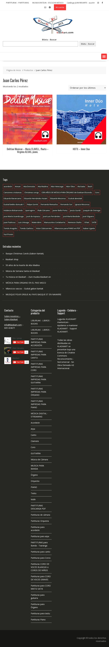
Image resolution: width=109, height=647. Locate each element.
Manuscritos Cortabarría (54, 222)
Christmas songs (31, 192)
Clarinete (35, 441)
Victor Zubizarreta (44, 228)
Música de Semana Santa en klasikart (23, 271)
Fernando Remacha (49, 204)
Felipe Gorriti (32, 204)
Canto (33, 435)
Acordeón (35, 422)
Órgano (34, 475)
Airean (18, 186)
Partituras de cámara (40, 514)
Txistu (33, 493)
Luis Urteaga (23, 222)
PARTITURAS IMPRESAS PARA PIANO (38, 404)
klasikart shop (12, 259)
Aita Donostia (29, 186)
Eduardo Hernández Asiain (35, 198)
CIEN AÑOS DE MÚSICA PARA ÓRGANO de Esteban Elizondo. (67, 192)
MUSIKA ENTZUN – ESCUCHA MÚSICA (47, 2)
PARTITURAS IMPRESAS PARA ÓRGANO (38, 391)
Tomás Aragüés (10, 228)
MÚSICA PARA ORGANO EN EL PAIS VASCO (26, 282)
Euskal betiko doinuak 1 (14, 204)
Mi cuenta (60, 7)
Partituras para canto (40, 551)
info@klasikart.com (13, 324)
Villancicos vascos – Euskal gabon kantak (24, 288)
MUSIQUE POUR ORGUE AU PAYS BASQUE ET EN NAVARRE (33, 294)
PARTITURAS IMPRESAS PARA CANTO (38, 354)
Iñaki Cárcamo (44, 210)
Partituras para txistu (40, 613)
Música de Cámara (39, 459)
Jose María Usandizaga (14, 216)
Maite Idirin (36, 222)
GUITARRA (36, 453)
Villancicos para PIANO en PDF (67, 228)
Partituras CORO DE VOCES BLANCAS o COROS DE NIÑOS (40, 567)
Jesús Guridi (75, 210)
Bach (90, 186)
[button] (104, 56)
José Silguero (88, 216)
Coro (97, 192)
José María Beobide (71, 216)
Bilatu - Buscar (49, 39)
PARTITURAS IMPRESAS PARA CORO (38, 366)
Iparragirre (30, 210)
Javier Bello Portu (60, 210)
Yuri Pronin (8, 234)
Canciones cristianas (13, 192)
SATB (94, 222)
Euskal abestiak (75, 198)
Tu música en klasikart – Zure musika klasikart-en (28, 277)
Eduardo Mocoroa (58, 198)
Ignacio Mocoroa (82, 204)
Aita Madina (43, 186)
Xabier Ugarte (89, 228)
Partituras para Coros (41, 557)
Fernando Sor (66, 204)
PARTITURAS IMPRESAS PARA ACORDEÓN (38, 342)
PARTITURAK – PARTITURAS (17, 2)
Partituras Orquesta (40, 521)
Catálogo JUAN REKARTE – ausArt (81, 2)
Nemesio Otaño (74, 222)
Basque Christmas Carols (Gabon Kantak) (25, 253)
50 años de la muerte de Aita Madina (23, 265)
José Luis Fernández (51, 216)
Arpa (33, 428)
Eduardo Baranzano (12, 198)
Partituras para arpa (40, 536)
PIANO (34, 487)
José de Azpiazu (33, 216)
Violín (33, 499)
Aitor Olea (70, 186)
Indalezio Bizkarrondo (13, 210)
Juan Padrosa (9, 222)
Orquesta (35, 481)
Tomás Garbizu (26, 228)
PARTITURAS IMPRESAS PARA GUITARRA (38, 379)
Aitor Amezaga (57, 186)
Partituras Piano (38, 619)
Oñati (86, 222)
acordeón (8, 186)
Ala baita (81, 186)
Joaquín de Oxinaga (91, 210)
